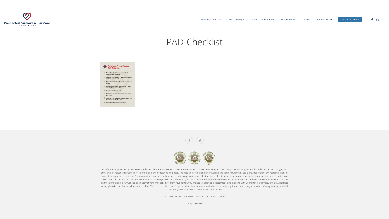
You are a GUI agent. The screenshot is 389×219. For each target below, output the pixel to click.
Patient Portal (324, 19)
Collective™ (198, 203)
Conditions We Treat (211, 19)
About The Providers (263, 19)
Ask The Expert (237, 19)
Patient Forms (288, 19)
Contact (306, 19)
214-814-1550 (350, 19)
